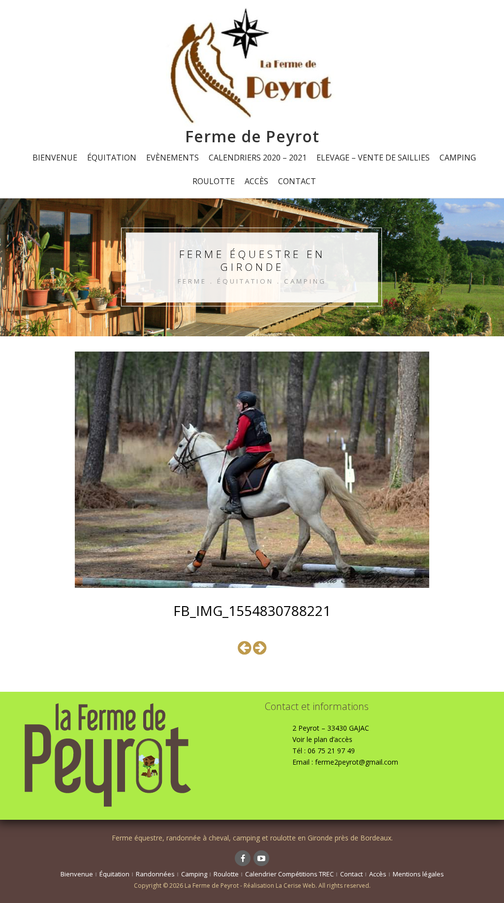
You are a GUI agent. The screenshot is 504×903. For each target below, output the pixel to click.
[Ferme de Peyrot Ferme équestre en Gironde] (252, 66)
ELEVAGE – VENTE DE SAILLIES (373, 157)
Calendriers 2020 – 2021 (258, 157)
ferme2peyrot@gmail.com (356, 762)
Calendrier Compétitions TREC (289, 874)
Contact (297, 181)
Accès (256, 181)
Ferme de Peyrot (252, 136)
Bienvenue (54, 157)
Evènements (172, 157)
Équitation (111, 157)
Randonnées (155, 874)
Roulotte (213, 181)
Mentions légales (418, 874)
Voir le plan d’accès (322, 739)
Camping (458, 157)
